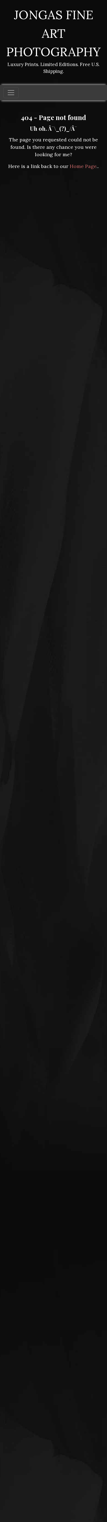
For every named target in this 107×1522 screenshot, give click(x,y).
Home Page (83, 166)
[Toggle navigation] (11, 92)
